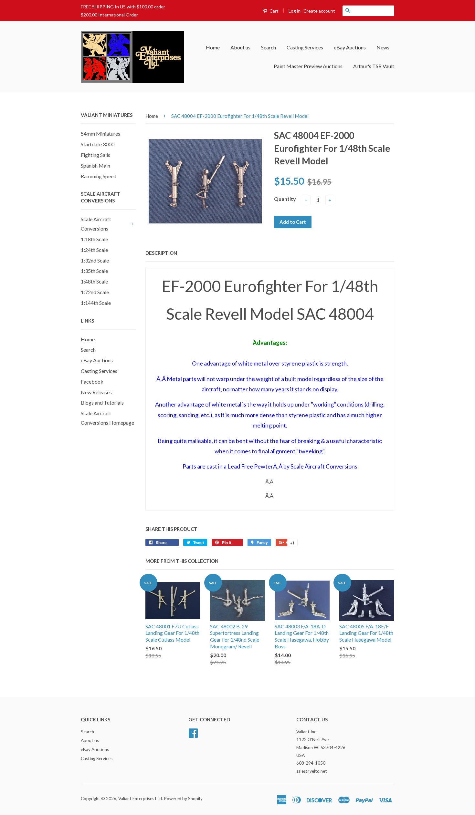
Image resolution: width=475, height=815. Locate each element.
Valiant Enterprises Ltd (140, 798)
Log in (295, 11)
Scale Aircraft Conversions (96, 224)
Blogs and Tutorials (102, 402)
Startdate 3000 (97, 144)
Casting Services (305, 47)
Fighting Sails (95, 155)
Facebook (92, 381)
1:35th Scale (94, 271)
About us (240, 47)
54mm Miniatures (100, 133)
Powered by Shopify (183, 798)
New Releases (96, 392)
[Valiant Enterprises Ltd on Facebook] (193, 732)
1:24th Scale (94, 250)
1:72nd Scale (95, 292)
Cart (274, 11)
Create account (319, 11)
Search (268, 47)
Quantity (285, 199)
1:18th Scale (94, 239)
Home (213, 47)
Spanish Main (95, 165)
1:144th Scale (96, 303)
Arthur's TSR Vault (373, 66)
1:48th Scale (94, 281)
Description (161, 253)
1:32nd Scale (95, 260)
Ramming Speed (98, 176)
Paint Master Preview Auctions (308, 66)
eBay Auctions (350, 47)
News (382, 47)
